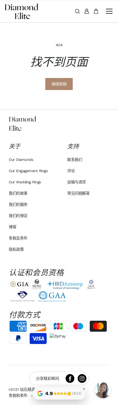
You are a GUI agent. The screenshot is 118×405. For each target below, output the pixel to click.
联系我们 (74, 159)
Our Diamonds (21, 159)
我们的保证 (18, 215)
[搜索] (77, 11)
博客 (12, 227)
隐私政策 (16, 249)
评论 (71, 171)
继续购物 (59, 84)
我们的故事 (18, 193)
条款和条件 (18, 395)
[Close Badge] (84, 389)
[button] (108, 11)
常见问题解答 (78, 193)
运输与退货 (76, 182)
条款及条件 (18, 238)
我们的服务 (18, 204)
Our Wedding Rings (25, 182)
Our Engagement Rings (28, 171)
